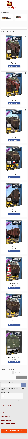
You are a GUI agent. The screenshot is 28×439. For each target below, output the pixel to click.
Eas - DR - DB (14, 62)
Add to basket (14, 66)
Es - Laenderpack (14, 283)
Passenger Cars (24, 17)
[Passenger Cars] (18, 17)
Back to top (21, 377)
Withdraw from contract (14, 431)
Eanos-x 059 (14, 99)
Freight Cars (10, 17)
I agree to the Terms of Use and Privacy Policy (12, 389)
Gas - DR (14, 209)
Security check (5, 392)
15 (19, 372)
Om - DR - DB (14, 136)
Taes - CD (14, 246)
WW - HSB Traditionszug (14, 357)
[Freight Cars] (5, 17)
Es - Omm (14, 320)
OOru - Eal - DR (14, 173)
